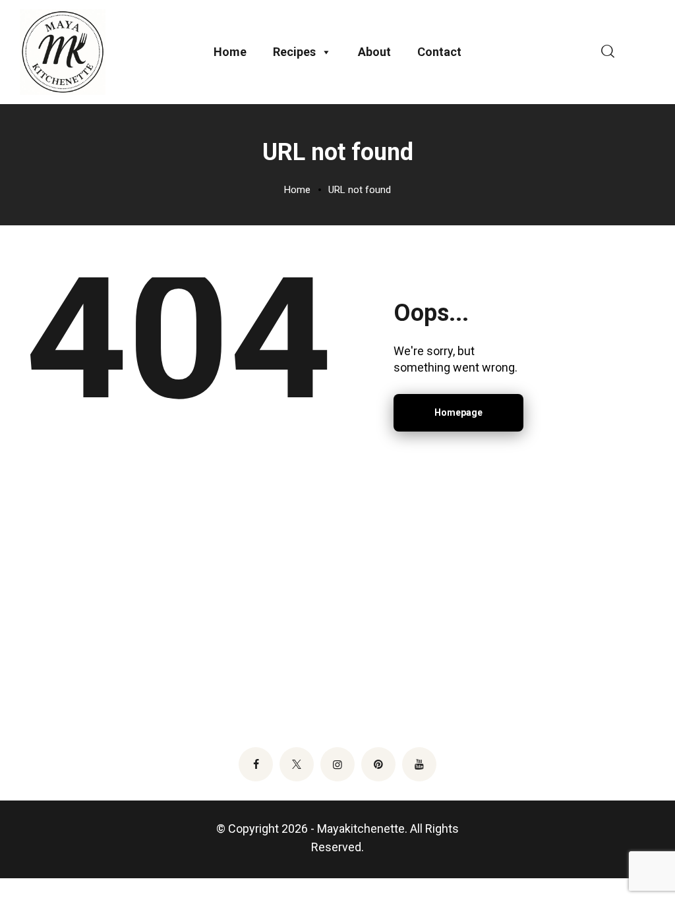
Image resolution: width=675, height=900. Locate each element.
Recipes (294, 52)
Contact (439, 52)
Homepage (458, 412)
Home (230, 52)
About (374, 52)
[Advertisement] (337, 615)
